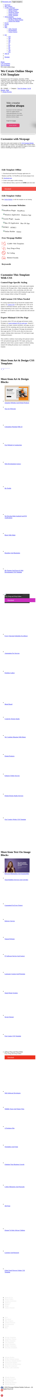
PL (9, 47)
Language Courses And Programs (15, 974)
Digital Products (9, 756)
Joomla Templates (13, 13)
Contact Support (12, 32)
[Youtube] (2, 1391)
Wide (7, 90)
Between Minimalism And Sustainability (17, 873)
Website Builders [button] (9, 17)
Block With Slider (10, 535)
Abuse (7, 1306)
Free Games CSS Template (13, 1036)
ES (9, 45)
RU (9, 52)
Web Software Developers (13, 1093)
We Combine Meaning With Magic (15, 737)
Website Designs (12, 10)
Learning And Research (12, 1252)
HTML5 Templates (10, 1346)
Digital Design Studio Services (14, 796)
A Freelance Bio (9, 1128)
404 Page (7, 1206)
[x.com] (2, 1393)
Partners (7, 1304)
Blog (6, 26)
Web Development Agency (13, 464)
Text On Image (22, 88)
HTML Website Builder (14, 18)
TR (9, 50)
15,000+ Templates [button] (10, 7)
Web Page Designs (10, 1379)
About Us (8, 1302)
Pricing (7, 23)
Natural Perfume (10, 939)
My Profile (8, 488)
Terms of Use (9, 1297)
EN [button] (6, 35)
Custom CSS (11, 304)
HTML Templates (13, 15)
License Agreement (10, 1301)
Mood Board (8, 704)
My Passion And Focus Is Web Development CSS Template (14, 571)
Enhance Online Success (12, 775)
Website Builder (9, 1357)
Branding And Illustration (12, 553)
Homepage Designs (11, 1382)
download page (8, 178)
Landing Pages (9, 1380)
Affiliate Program (10, 1322)
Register (7, 57)
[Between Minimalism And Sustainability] (17, 872)
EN (9, 36)
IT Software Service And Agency (15, 956)
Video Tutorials (12, 29)
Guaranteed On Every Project (14, 905)
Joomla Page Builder (14, 21)
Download (7, 4)
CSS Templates (9, 1342)
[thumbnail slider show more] (2, 369)
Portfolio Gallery (10, 673)
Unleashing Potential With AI (13, 427)
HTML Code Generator (12, 1367)
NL (9, 40)
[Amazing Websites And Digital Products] (17, 401)
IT (9, 43)
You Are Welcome (10, 409)
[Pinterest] (2, 1396)
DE (9, 38)
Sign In (7, 53)
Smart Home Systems (11, 993)
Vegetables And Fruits (11, 1147)
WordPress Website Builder (15, 20)
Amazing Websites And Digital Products (17, 403)
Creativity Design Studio (12, 719)
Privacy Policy (9, 1299)
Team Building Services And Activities (16, 880)
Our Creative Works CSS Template (15, 819)
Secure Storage (9, 1017)
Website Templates (13, 9)
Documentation (12, 30)
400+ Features (8, 6)
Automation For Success (12, 653)
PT (9, 48)
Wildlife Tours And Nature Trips (14, 1109)
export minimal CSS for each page (17, 323)
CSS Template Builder (28, 143)
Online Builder (8, 199)
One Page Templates (11, 1347)
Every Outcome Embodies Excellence (16, 636)
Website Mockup (10, 1384)
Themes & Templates (11, 1332)
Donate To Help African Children (15, 1230)
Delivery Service (10, 921)
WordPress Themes (13, 12)
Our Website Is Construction (13, 445)
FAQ (6, 1317)
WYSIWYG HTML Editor (13, 1364)
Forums (7, 24)
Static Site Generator (11, 1366)
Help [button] (6, 27)
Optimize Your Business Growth (14, 1164)
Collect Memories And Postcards (14, 1187)
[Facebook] (2, 1388)
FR (9, 42)
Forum (7, 1326)
